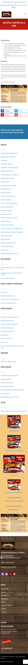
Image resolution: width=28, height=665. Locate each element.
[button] (7, 111)
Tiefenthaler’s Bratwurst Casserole (9, 217)
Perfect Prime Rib (5, 182)
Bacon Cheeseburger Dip (6, 210)
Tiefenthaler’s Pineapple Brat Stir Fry (9, 253)
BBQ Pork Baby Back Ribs (7, 171)
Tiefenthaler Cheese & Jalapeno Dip (9, 375)
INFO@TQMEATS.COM (11, 558)
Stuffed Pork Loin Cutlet (6, 214)
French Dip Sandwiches (6, 235)
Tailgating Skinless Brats (6, 164)
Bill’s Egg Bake (4, 335)
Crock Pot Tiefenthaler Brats (7, 331)
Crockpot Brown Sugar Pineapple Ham (10, 299)
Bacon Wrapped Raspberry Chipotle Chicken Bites (12, 389)
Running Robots (9, 661)
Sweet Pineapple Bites (6, 379)
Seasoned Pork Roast (6, 192)
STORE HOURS (6, 2)
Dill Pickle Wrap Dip (5, 393)
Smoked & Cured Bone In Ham (8, 295)
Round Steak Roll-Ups (6, 189)
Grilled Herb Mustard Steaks (7, 178)
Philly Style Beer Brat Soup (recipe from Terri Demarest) (14, 411)
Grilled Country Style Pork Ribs (8, 196)
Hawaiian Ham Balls (5, 221)
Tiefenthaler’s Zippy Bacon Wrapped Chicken (11, 228)
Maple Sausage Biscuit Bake (7, 320)
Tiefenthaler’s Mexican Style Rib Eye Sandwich (12, 232)
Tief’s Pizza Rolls (5, 250)
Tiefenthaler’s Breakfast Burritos (8, 242)
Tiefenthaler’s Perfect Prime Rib (8, 303)
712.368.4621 (23, 5)
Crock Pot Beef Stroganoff (7, 327)
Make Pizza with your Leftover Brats (14, 492)
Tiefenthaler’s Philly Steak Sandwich (9, 167)
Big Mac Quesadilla (5, 239)
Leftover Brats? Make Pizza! (7, 278)
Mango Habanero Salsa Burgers (8, 156)
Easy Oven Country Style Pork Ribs (9, 203)
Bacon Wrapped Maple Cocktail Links (9, 397)
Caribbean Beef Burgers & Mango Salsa (10, 174)
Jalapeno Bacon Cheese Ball (7, 225)
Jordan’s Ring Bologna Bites (7, 246)
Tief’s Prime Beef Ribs (6, 199)
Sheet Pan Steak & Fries (6, 338)
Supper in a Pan (4, 342)
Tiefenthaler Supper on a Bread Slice (9, 324)
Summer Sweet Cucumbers (7, 386)
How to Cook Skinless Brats (7, 207)
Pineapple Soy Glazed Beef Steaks (9, 185)
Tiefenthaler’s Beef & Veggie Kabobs (9, 153)
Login (14, 7)
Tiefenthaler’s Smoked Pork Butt (8, 361)
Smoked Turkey (4, 292)
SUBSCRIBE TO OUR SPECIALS (18, 2)
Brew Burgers (4, 160)
